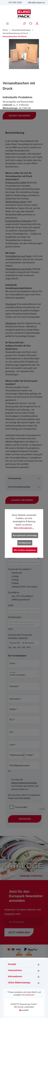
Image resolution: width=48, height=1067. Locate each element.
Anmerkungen (14, 617)
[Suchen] (24, 23)
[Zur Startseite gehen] (24, 14)
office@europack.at (36, 2)
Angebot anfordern (19, 116)
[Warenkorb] (42, 22)
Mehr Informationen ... (24, 528)
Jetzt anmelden (19, 932)
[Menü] (7, 23)
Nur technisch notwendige (25, 535)
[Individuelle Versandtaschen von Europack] (24, 54)
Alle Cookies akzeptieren (25, 550)
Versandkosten (28, 995)
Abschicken (25, 819)
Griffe (10, 605)
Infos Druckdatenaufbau (19, 487)
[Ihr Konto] (37, 23)
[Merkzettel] (30, 23)
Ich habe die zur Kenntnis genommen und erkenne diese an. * (24, 784)
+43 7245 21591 (15, 2)
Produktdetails (15, 478)
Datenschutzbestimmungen (24, 783)
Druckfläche (13, 592)
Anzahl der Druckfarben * (20, 569)
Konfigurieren (25, 543)
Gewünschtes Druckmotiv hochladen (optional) (20, 636)
